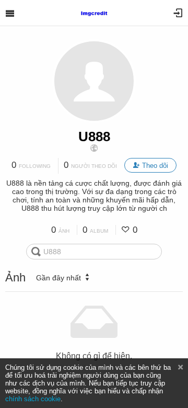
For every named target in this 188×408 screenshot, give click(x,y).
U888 (94, 136)
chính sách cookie (33, 399)
